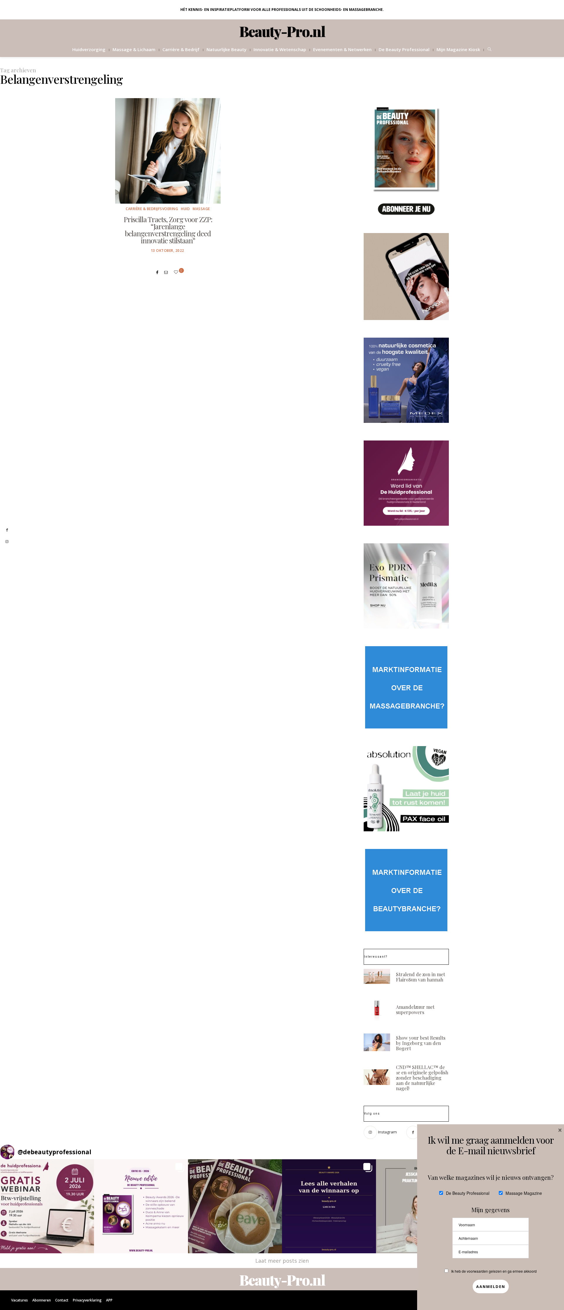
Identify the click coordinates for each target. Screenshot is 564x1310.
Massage (201, 208)
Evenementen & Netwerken (342, 49)
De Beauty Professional (404, 49)
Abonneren (41, 1300)
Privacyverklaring (87, 1300)
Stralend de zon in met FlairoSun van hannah (420, 977)
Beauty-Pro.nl (282, 31)
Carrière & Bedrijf (180, 49)
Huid (185, 208)
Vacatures (19, 1300)
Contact (61, 1300)
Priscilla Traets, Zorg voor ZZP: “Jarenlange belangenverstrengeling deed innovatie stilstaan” (168, 230)
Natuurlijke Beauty (226, 49)
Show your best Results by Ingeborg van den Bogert (420, 1043)
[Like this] (177, 272)
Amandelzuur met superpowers (415, 1009)
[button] (47, 1206)
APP (109, 1300)
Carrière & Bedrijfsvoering (152, 208)
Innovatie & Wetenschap (280, 49)
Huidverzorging (88, 49)
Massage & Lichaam (134, 49)
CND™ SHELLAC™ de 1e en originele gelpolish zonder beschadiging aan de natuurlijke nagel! (422, 1077)
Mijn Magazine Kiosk (458, 49)
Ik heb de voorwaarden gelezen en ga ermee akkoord (494, 1271)
